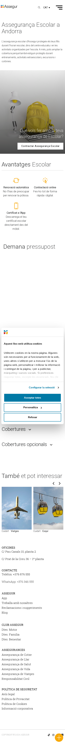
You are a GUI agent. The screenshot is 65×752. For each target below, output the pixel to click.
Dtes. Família (11, 634)
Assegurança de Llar (15, 659)
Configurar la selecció (42, 387)
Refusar (32, 417)
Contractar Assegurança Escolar (40, 146)
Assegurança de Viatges (18, 674)
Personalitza (30, 407)
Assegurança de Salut (16, 664)
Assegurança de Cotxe (17, 655)
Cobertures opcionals (24, 444)
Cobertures (14, 429)
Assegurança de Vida (16, 669)
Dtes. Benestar (11, 639)
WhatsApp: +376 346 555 (18, 582)
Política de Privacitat (16, 699)
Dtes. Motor (9, 630)
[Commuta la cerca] (39, 7)
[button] (47, 7)
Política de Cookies (14, 704)
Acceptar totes (32, 397)
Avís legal (8, 694)
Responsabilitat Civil (15, 679)
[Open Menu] (59, 8)
